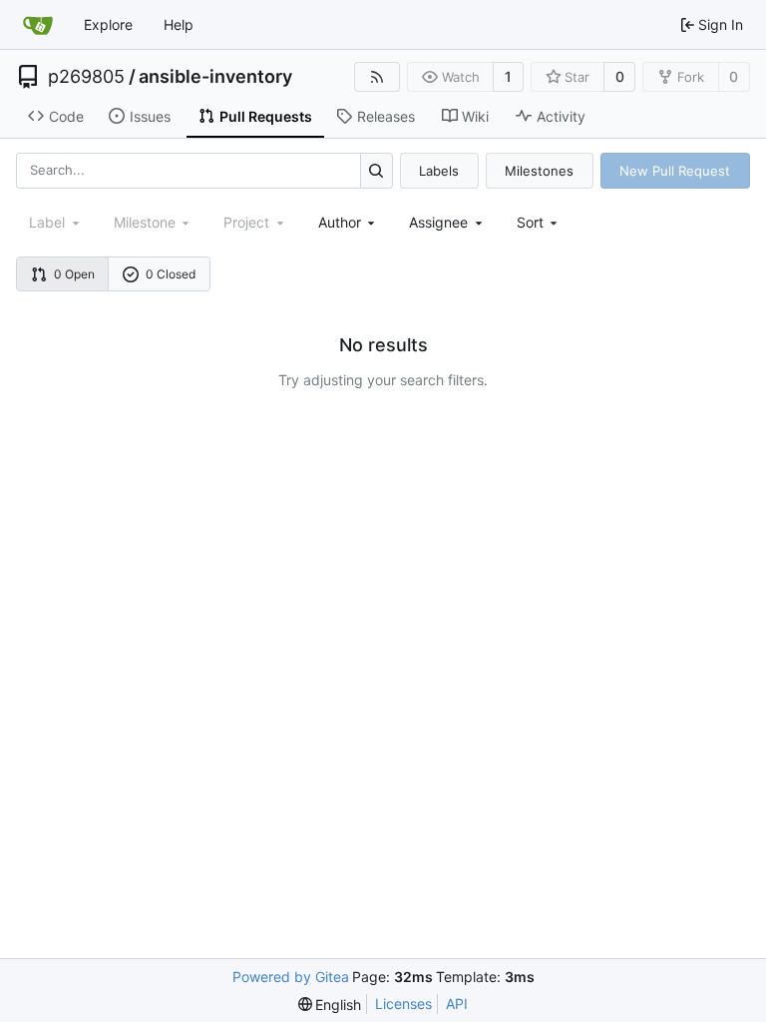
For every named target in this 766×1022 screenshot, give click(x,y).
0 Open (74, 273)
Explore (108, 24)
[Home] (38, 25)
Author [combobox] (339, 222)
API (457, 1003)
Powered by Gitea (290, 976)
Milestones (539, 171)
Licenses (403, 1003)
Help (178, 24)
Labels (439, 171)
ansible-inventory (215, 77)
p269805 (86, 77)
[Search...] (376, 170)
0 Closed (170, 273)
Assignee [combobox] (438, 222)
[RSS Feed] (377, 77)
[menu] (539, 222)
